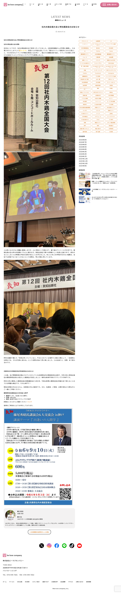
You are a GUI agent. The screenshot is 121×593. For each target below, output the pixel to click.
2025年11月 (83, 161)
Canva (111, 51)
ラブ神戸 (111, 119)
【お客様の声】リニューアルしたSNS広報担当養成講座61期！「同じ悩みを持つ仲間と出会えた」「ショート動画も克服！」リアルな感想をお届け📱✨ (104, 176)
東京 (98, 125)
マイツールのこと (111, 82)
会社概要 (77, 4)
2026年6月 (83, 144)
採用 (85, 122)
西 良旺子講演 (85, 66)
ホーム (24, 4)
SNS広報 (40, 4)
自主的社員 (98, 85)
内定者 (111, 85)
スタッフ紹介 (58, 4)
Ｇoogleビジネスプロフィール (98, 67)
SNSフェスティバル (111, 70)
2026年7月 (83, 142)
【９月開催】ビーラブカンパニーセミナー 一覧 (104, 190)
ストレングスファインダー (85, 89)
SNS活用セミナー (111, 107)
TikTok (98, 51)
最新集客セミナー (85, 54)
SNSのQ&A (111, 63)
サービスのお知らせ (85, 63)
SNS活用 (98, 82)
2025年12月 (83, 159)
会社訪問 (111, 57)
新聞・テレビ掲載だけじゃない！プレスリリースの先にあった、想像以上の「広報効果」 (104, 182)
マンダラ (85, 110)
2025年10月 (83, 163)
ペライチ (98, 60)
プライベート (85, 41)
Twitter (85, 73)
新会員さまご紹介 (85, 79)
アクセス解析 (85, 98)
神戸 (85, 125)
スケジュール (98, 116)
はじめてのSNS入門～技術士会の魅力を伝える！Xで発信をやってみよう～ (104, 198)
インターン (85, 44)
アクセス (85, 4)
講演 (98, 88)
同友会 (111, 92)
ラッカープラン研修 (111, 44)
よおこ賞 (98, 79)
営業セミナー (111, 110)
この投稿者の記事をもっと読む (39, 532)
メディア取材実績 (111, 122)
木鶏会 (111, 88)
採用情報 (94, 4)
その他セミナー (85, 113)
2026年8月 (83, 140)
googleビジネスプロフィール (111, 67)
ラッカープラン (98, 63)
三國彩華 (98, 57)
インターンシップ (98, 70)
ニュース (85, 57)
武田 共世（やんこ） (85, 128)
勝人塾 (98, 48)
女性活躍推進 (98, 54)
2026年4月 (83, 149)
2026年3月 (83, 152)
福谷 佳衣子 (98, 128)
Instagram (111, 73)
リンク (29, 402)
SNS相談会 (85, 116)
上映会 (111, 113)
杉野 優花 (111, 128)
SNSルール (111, 79)
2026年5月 (83, 147)
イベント (98, 113)
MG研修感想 (85, 82)
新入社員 (98, 131)
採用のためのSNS (111, 60)
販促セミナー (98, 122)
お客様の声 (98, 95)
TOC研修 (98, 76)
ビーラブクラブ (111, 116)
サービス (32, 4)
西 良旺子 (111, 125)
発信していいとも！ (85, 92)
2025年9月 (83, 166)
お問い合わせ (112, 4)
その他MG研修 (98, 104)
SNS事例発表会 (85, 48)
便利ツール (85, 60)
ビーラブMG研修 (111, 101)
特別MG (85, 104)
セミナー (111, 98)
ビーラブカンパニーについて (98, 44)
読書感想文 (85, 76)
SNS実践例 (111, 95)
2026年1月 (83, 156)
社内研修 (85, 85)
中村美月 (111, 48)
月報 (85, 70)
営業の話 (85, 95)
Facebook (98, 73)
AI (111, 41)
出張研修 (98, 41)
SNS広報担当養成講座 (85, 107)
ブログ (98, 119)
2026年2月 (83, 154)
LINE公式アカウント (98, 92)
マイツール (98, 101)
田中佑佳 (85, 131)
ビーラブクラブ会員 (111, 76)
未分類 (111, 131)
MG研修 (49, 4)
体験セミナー (98, 107)
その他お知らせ (85, 119)
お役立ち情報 (98, 98)
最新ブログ (68, 4)
